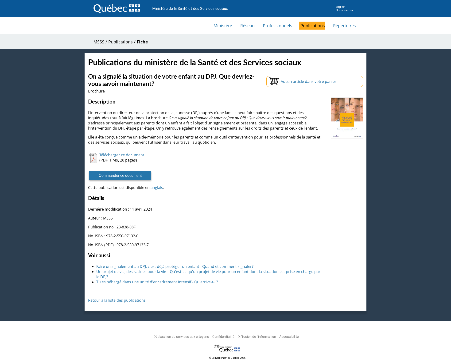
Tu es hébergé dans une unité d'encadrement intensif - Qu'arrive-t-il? (157, 282)
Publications (312, 25)
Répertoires (344, 25)
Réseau (247, 25)
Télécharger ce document (121, 155)
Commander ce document (120, 175)
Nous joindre (344, 10)
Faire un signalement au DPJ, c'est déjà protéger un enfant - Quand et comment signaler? (174, 266)
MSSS (98, 42)
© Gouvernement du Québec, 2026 (227, 358)
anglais (157, 187)
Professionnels (277, 25)
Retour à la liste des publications (117, 300)
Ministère (223, 25)
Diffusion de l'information (257, 337)
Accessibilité (289, 337)
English (341, 6)
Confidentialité (223, 337)
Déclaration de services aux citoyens (181, 337)
